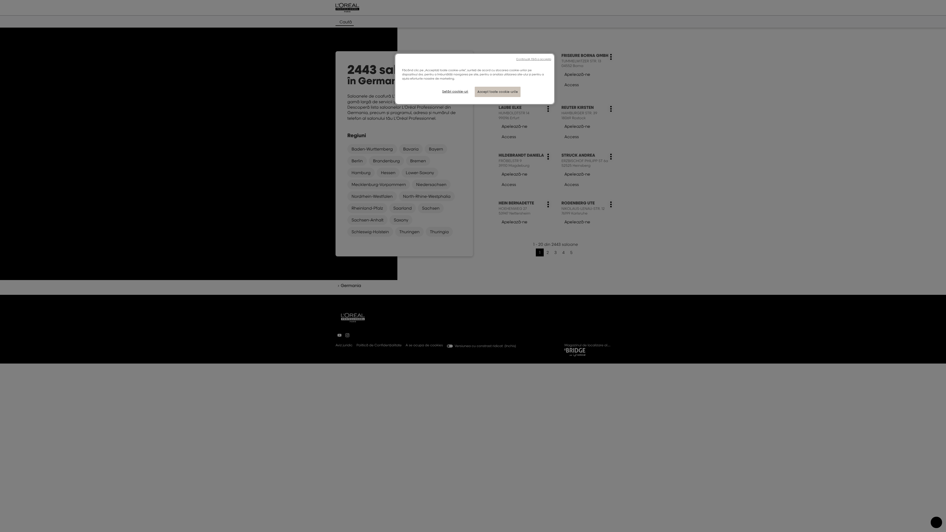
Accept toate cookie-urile (497, 92)
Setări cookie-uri (455, 91)
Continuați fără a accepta (533, 59)
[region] (475, 79)
